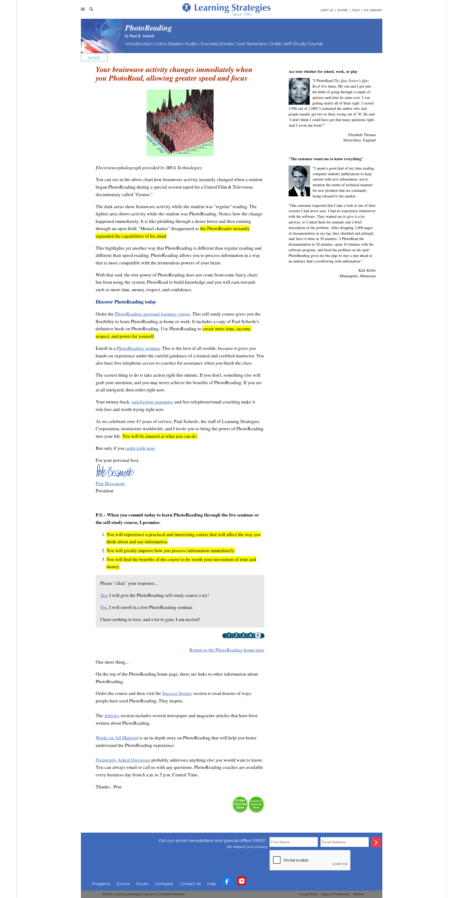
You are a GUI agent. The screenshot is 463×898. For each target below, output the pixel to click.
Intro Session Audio (176, 43)
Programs (101, 883)
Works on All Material (117, 738)
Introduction (139, 43)
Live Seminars (251, 43)
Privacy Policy (309, 894)
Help (211, 883)
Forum (142, 883)
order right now (140, 448)
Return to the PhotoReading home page (226, 650)
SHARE (342, 10)
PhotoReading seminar (138, 348)
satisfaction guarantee (152, 402)
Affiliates (358, 894)
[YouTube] (242, 882)
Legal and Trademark (335, 894)
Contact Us (190, 883)
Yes (103, 595)
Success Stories (217, 43)
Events (123, 883)
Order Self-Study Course (296, 43)
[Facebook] (227, 882)
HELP (356, 10)
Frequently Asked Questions (123, 760)
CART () (327, 10)
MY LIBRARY (373, 10)
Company (164, 883)
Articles (112, 715)
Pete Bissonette (110, 483)
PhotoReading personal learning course (152, 314)
